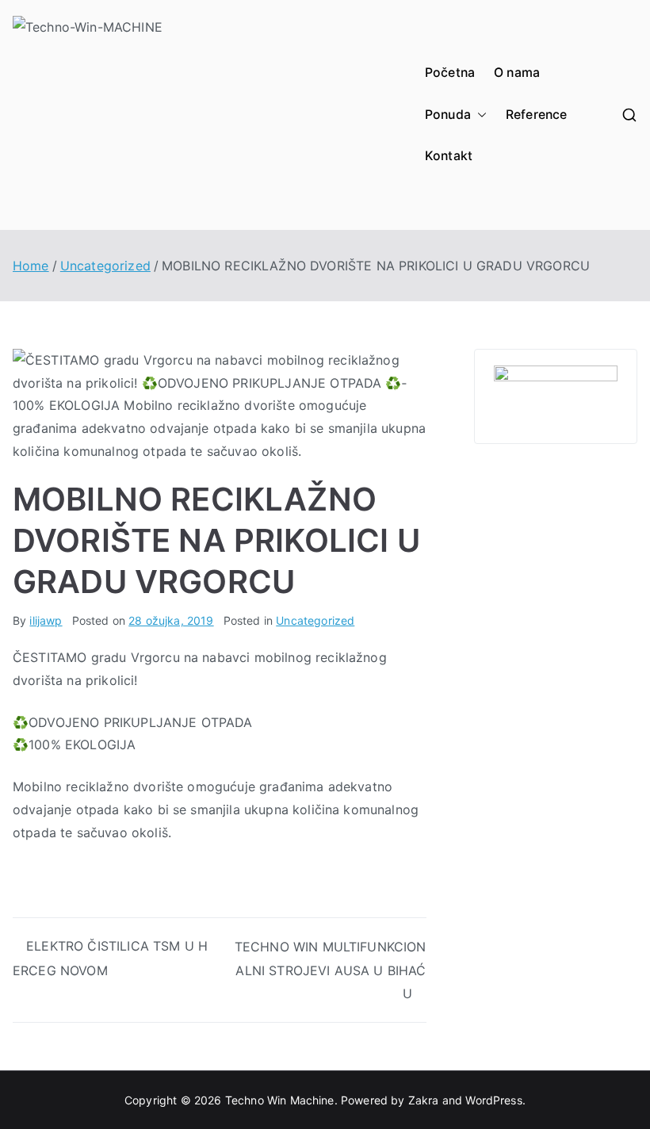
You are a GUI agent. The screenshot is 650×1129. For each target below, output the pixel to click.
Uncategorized (315, 620)
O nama (517, 72)
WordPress (493, 1100)
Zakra (423, 1100)
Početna (450, 72)
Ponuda (448, 114)
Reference (536, 114)
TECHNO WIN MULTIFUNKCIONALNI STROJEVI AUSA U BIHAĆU (330, 970)
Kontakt (448, 155)
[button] (479, 115)
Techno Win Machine (280, 1100)
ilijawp (45, 620)
